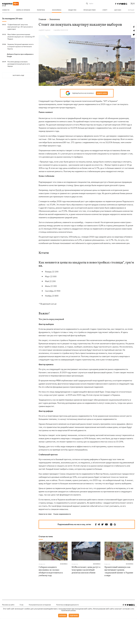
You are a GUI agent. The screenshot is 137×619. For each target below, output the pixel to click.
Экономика (56, 10)
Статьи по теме (46, 536)
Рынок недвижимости (62, 514)
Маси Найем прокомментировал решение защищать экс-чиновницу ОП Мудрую (21, 36)
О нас (21, 605)
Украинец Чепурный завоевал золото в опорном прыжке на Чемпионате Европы (20, 46)
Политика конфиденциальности (67, 605)
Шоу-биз (117, 10)
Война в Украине (23, 10)
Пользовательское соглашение (40, 605)
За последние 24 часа (12, 18)
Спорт (105, 10)
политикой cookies (68, 610)
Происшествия (89, 10)
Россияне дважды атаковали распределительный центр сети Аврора (18, 64)
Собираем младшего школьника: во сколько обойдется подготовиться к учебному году (51, 571)
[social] (115, 4)
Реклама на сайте (8, 605)
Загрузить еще (18, 75)
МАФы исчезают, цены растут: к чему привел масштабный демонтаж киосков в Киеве (86, 570)
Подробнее (74, 615)
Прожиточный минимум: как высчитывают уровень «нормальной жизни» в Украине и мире (118, 571)
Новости (5, 10)
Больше (131, 10)
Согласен (62, 615)
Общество (72, 10)
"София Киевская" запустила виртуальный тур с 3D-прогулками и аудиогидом (20, 27)
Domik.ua (60, 190)
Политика (41, 10)
